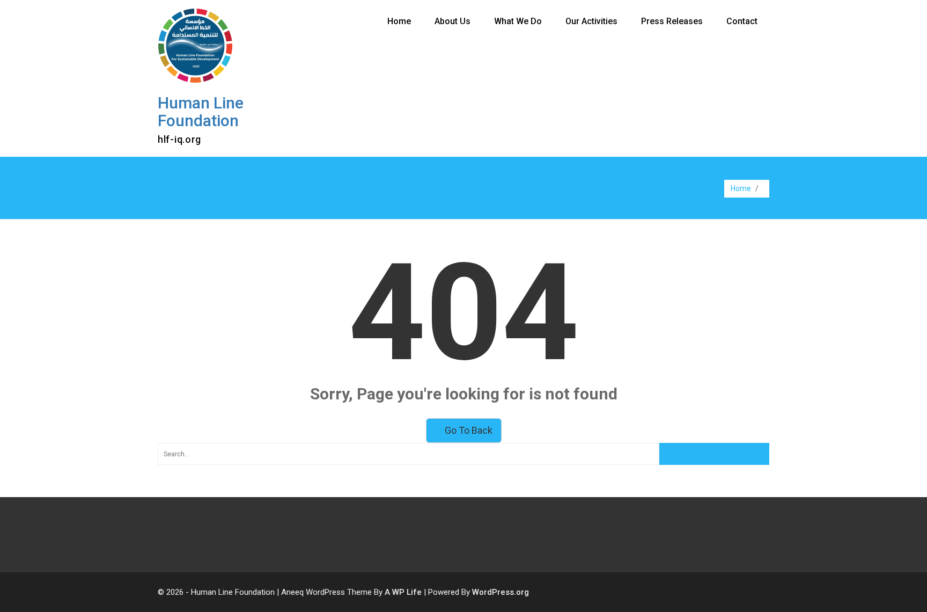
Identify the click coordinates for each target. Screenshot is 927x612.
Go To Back (467, 430)
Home (399, 21)
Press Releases (672, 21)
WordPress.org (500, 592)
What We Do (518, 21)
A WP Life (403, 592)
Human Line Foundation (201, 111)
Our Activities (591, 21)
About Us (452, 21)
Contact (741, 21)
